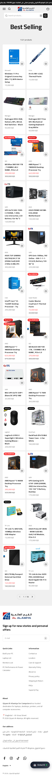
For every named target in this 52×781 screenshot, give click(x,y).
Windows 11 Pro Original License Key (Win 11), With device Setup (14, 78)
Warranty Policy (35, 667)
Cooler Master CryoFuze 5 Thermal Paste (37, 303)
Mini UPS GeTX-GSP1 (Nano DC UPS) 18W (14, 394)
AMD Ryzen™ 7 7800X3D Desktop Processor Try (36, 167)
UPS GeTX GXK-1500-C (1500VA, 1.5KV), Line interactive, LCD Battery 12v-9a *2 (14, 214)
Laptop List (7, 658)
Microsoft (8, 70)
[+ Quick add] (22, 63)
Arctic (30, 70)
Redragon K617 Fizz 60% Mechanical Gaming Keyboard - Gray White (37, 123)
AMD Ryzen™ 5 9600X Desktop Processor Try (14, 483)
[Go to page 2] (32, 596)
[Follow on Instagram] (11, 758)
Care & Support (35, 662)
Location (32, 658)
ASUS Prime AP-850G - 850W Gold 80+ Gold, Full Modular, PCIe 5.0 (38, 533)
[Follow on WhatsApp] (25, 758)
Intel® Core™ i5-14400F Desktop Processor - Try (12, 303)
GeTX (6, 207)
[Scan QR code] (41, 16)
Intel (6, 298)
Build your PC (8, 653)
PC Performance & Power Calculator (13, 669)
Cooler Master (33, 298)
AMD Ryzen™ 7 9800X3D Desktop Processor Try (12, 349)
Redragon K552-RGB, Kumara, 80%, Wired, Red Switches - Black (14, 121)
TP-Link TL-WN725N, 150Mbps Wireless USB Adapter (14, 531)
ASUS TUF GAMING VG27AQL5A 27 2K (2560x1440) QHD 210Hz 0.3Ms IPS (13, 260)
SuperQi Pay (34, 690)
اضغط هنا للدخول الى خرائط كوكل (15, 740)
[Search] (45, 15)
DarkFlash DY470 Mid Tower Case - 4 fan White (38, 438)
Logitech (7, 432)
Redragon (8, 116)
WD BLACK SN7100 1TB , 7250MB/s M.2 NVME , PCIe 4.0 (37, 349)
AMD (30, 161)
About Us (32, 671)
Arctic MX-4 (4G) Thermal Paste (36, 75)
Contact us (33, 653)
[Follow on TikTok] (18, 758)
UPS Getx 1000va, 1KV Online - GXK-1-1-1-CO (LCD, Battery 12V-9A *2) (38, 260)
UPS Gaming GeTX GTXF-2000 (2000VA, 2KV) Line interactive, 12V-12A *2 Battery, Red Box (38, 486)
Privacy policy (34, 676)
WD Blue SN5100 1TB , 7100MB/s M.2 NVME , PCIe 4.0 (14, 167)
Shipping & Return (36, 680)
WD (6, 161)
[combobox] (21, 15)
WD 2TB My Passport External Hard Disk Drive (14, 576)
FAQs (31, 685)
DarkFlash (32, 432)
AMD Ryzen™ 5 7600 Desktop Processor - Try (37, 395)
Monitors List (8, 662)
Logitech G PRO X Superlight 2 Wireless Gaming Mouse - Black (14, 439)
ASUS (30, 207)
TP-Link (7, 525)
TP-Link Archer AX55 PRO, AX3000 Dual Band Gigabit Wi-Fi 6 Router (37, 578)
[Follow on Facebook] (4, 758)
